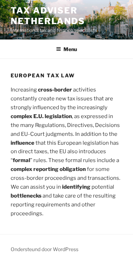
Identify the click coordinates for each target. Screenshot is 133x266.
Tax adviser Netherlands (48, 15)
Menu (70, 49)
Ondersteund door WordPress (44, 249)
